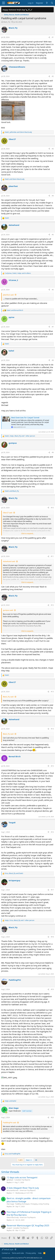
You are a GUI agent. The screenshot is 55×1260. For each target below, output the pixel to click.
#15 (52, 766)
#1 (53, 37)
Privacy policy (31, 1253)
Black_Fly (6, 22)
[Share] (49, 37)
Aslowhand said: (9, 561)
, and (18, 132)
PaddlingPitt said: (9, 1122)
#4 (53, 196)
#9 (53, 452)
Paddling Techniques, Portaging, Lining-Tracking (32, 1204)
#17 (52, 890)
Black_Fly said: (8, 697)
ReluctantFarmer (13, 1190)
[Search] (52, 3)
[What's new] (46, 3)
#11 (52, 556)
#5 (53, 235)
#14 (52, 729)
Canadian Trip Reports (22, 1180)
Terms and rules (18, 1253)
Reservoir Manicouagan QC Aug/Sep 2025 (28, 1225)
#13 (52, 692)
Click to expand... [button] (27, 533)
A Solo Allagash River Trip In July (23, 1187)
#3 (53, 149)
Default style (8, 1249)
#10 (52, 508)
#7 (53, 327)
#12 (52, 605)
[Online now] (6, 1112)
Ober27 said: (7, 512)
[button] (15, 1249)
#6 (53, 290)
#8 (53, 360)
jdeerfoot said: (8, 295)
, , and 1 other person (20, 436)
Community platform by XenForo (22, 1258)
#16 (52, 832)
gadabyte (10, 1180)
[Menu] (4, 3)
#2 (53, 76)
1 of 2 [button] (20, 1160)
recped (9, 1228)
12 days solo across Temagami (22, 1177)
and (14, 179)
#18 (52, 937)
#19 (52, 989)
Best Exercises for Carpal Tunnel (25, 417)
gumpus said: (8, 610)
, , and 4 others (18, 273)
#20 (52, 1117)
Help (40, 1253)
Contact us (6, 1253)
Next (28, 1160)
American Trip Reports (28, 1190)
